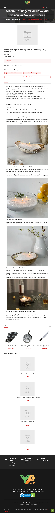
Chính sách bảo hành (42, 503)
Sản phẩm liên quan (10, 353)
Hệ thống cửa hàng (31, 505)
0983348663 (44, 462)
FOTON (12, 56)
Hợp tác (22, 505)
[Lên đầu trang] (2, 507)
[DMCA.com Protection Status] (33, 495)
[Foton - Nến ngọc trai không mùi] (27, 413)
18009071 (13, 465)
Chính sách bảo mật (27, 503)
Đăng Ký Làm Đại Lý (27, 77)
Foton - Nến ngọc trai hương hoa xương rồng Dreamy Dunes (27, 373)
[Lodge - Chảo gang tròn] (11, 337)
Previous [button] (49, 326)
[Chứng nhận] (25, 495)
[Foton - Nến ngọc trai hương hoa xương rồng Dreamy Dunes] (27, 364)
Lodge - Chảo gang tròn (11, 345)
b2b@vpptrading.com (29, 463)
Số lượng (6, 69)
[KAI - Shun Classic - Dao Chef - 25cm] (44, 337)
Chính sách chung (14, 503)
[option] (27, 35)
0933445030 (28, 460)
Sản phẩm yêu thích (10, 326)
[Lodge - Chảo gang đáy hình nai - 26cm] (27, 337)
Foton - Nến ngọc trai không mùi (27, 421)
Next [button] (51, 326)
